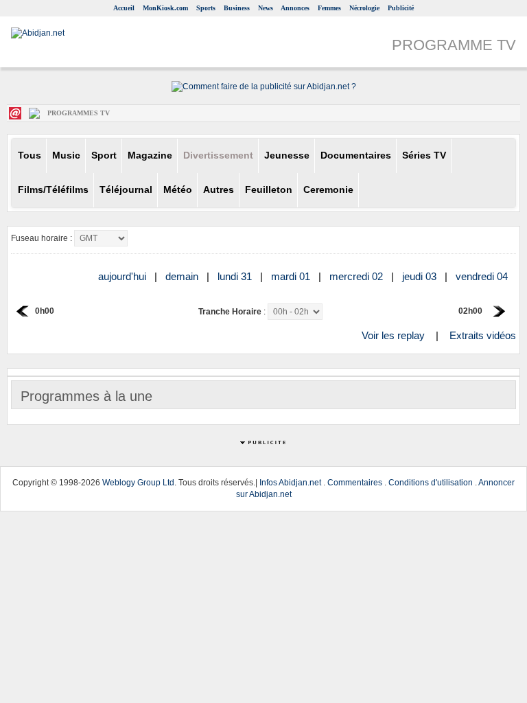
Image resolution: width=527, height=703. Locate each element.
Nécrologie (364, 8)
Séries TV (424, 155)
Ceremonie (328, 190)
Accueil (123, 8)
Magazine (150, 155)
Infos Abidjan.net (290, 482)
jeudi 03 (420, 276)
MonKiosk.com (165, 8)
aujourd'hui (123, 276)
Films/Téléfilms (53, 190)
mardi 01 (292, 276)
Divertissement (218, 155)
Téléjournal (125, 190)
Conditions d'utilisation (430, 482)
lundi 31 (236, 276)
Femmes (329, 8)
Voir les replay (393, 335)
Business (237, 8)
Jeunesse (286, 155)
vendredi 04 (483, 276)
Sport (104, 155)
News (265, 8)
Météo (177, 190)
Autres (218, 190)
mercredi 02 (357, 276)
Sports (205, 8)
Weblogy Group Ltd (138, 482)
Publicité (401, 8)
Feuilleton (268, 190)
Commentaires (354, 482)
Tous (29, 155)
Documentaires (355, 155)
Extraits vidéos (482, 335)
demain (183, 276)
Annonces (295, 8)
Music (66, 155)
